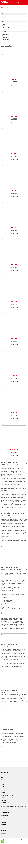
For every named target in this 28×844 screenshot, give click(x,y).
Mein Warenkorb (21, 2)
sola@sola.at (6, 804)
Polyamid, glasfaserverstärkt (9, 27)
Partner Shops (3, 824)
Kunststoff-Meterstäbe (6, 18)
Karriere (2, 782)
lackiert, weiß (6, 37)
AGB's (4, 839)
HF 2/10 (14, 301)
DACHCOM (22, 841)
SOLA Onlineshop (4, 815)
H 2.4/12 (14, 153)
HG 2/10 (14, 264)
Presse (2, 779)
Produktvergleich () (8, 51)
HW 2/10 (14, 227)
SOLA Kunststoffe (4, 786)
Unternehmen (3, 775)
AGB (2, 817)
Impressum (9, 839)
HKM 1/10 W (14, 450)
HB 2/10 (14, 338)
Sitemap (23, 839)
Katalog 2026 (3, 833)
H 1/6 (14, 190)
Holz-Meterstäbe (5, 16)
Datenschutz (3, 822)
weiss (4, 41)
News (2, 777)
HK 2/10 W (14, 375)
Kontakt (2, 784)
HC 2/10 (14, 116)
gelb (4, 42)
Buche (4, 24)
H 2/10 (14, 79)
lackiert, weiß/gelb (7, 34)
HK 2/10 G (14, 412)
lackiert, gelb (6, 39)
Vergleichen (15, 85)
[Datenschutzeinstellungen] (2, 841)
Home (2, 7)
